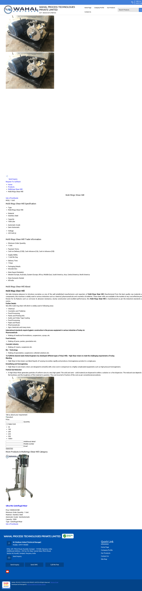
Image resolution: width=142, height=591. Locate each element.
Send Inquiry (12, 179)
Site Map (104, 559)
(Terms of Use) (54, 582)
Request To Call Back (13, 182)
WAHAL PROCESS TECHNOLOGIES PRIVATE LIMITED (57, 10)
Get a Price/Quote (12, 198)
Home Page (88, 7)
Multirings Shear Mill (15, 189)
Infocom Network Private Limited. (36, 584)
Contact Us (88, 12)
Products (11, 187)
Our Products (111, 7)
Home (10, 184)
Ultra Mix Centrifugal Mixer (16, 506)
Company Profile (99, 7)
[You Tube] (7, 573)
